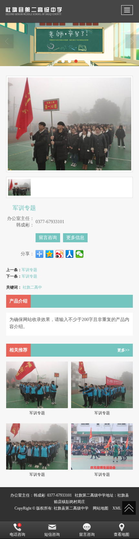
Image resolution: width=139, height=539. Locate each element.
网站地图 (100, 508)
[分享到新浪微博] (60, 254)
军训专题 (29, 269)
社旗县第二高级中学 (71, 508)
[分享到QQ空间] (50, 254)
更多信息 (75, 237)
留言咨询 (48, 237)
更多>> (123, 350)
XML (116, 508)
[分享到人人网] (70, 254)
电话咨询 (17, 534)
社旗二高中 (32, 287)
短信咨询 (52, 534)
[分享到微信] (80, 254)
